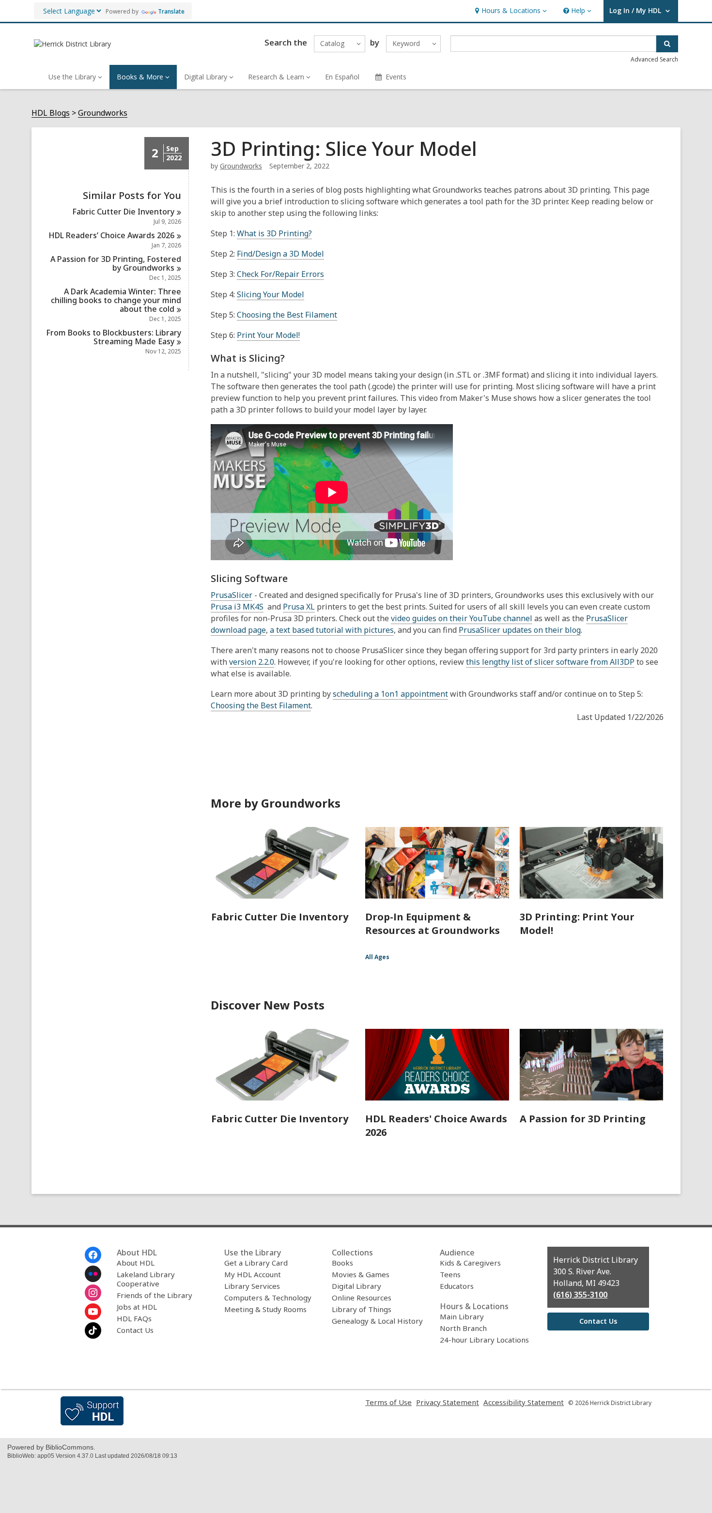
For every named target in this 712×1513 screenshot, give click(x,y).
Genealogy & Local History (377, 1321)
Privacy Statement (447, 1402)
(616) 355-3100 (580, 1294)
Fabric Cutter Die (123, 211)
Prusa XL (299, 606)
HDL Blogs (50, 113)
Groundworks (102, 113)
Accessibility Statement (523, 1402)
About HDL (136, 1263)
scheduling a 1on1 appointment (390, 693)
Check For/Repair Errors (280, 274)
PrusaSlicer (231, 595)
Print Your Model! (268, 335)
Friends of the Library (154, 1295)
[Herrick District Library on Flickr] (93, 1274)
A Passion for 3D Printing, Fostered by (115, 263)
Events (396, 76)
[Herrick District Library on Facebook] (93, 1255)
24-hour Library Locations (484, 1340)
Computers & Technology (267, 1297)
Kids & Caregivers (470, 1263)
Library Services (252, 1286)
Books (342, 1263)
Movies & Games (360, 1274)
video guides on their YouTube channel (461, 618)
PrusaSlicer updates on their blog (520, 630)
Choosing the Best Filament (287, 314)
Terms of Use (388, 1402)
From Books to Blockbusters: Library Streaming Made (113, 337)
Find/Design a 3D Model (280, 253)
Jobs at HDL (137, 1307)
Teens (450, 1274)
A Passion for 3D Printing (583, 1118)
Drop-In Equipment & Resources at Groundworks (432, 923)
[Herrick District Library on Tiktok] (93, 1330)
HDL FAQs (134, 1318)
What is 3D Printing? (274, 233)
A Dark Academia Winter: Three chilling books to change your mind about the (116, 300)
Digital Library (356, 1286)
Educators (457, 1286)
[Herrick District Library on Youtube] (93, 1311)
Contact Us (135, 1330)
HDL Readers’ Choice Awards (111, 235)
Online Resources (361, 1297)
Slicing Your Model (270, 294)
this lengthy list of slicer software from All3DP (550, 662)
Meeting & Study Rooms (265, 1309)
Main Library (462, 1316)
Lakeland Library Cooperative (146, 1278)
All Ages (377, 957)
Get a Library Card (256, 1263)
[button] (510, 11)
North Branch (463, 1328)
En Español (342, 76)
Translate (171, 11)
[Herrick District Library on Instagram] (93, 1292)
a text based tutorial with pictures (332, 630)
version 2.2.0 (251, 662)
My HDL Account (252, 1274)
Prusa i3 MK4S (237, 606)
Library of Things (361, 1309)
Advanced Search (654, 59)
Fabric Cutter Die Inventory (279, 916)
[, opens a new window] (92, 1422)
